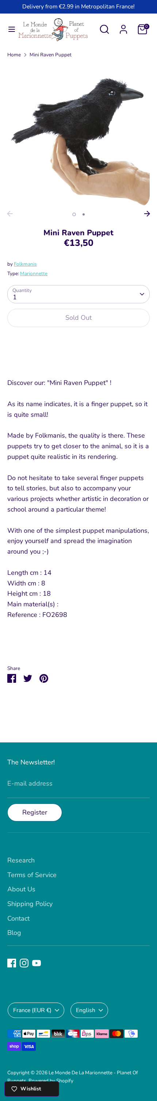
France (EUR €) (32, 1010)
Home (14, 54)
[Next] (147, 214)
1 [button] (74, 214)
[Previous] (10, 214)
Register (34, 812)
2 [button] (84, 214)
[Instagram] (24, 963)
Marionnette (33, 273)
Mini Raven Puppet (51, 54)
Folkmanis (25, 264)
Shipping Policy (30, 903)
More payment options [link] (79, 360)
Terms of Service (32, 874)
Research (21, 860)
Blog (14, 932)
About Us (21, 889)
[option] (78, 135)
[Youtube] (36, 963)
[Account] (123, 27)
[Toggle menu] (9, 29)
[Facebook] (11, 963)
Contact (18, 918)
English (85, 1010)
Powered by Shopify (50, 1080)
